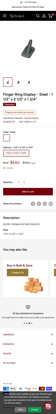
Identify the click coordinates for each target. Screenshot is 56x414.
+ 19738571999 (30, 2)
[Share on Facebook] (33, 204)
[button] (48, 406)
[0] (50, 16)
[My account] (44, 16)
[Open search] (38, 16)
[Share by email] (51, 204)
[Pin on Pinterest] (39, 204)
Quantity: (8, 182)
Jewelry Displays (31, 118)
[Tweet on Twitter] (45, 204)
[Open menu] (4, 15)
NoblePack (9, 122)
